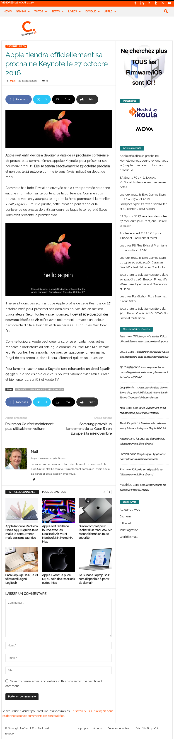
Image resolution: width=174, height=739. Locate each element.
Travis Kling (126, 423)
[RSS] (149, 3)
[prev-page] (104, 492)
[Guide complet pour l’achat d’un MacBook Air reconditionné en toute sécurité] (95, 510)
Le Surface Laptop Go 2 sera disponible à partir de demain (94, 578)
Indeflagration (129, 530)
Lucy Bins (125, 387)
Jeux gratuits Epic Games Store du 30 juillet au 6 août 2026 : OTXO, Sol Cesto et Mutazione (144, 313)
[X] (162, 3)
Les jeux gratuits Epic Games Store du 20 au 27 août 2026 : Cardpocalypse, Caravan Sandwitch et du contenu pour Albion (143, 201)
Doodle (90, 11)
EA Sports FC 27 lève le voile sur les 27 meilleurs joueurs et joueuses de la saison (143, 221)
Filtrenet (125, 523)
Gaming (21, 11)
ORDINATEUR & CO (16, 46)
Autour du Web (130, 509)
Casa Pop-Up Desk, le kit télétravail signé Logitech (21, 578)
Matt (12, 80)
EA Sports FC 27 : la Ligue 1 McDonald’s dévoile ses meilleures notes (143, 182)
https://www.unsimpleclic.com (48, 458)
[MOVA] (144, 129)
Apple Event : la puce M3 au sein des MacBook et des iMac (58, 578)
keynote (21, 389)
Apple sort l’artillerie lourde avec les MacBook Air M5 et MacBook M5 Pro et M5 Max (57, 533)
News (8, 11)
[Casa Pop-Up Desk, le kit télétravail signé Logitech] (21, 559)
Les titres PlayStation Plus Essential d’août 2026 (143, 299)
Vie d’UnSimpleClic (147, 728)
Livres (72, 11)
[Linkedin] (142, 3)
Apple (108, 11)
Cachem (125, 516)
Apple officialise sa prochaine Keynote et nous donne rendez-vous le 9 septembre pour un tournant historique (144, 163)
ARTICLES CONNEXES (22, 491)
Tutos (38, 11)
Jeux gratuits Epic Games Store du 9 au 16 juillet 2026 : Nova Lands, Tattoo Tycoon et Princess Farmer (144, 392)
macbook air (37, 389)
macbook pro (55, 389)
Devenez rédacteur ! (119, 728)
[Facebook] (135, 3)
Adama (124, 438)
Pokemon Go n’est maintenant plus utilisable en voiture (29, 426)
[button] (166, 12)
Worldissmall (129, 536)
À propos (83, 728)
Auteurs (97, 728)
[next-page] (109, 492)
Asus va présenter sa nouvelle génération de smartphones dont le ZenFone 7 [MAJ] (144, 372)
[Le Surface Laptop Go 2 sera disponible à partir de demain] (95, 559)
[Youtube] (169, 3)
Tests (56, 11)
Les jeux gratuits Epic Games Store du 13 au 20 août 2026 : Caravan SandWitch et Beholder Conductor (143, 262)
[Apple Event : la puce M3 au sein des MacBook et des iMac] (58, 559)
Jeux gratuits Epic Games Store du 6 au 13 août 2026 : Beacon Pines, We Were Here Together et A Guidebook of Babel (144, 282)
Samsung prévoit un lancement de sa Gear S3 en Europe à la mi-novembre (89, 428)
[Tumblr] (155, 3)
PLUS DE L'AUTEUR (54, 491)
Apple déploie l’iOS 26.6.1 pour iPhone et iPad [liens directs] (140, 236)
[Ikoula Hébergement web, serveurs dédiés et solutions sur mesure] (144, 112)
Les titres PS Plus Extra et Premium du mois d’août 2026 (143, 248)
